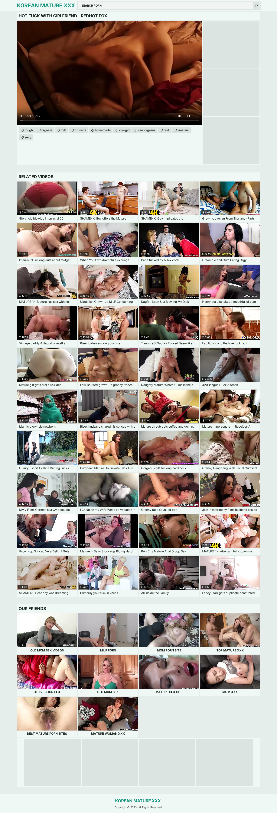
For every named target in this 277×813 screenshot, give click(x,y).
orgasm (46, 130)
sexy (28, 137)
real (166, 130)
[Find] (256, 5)
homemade (103, 130)
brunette (80, 130)
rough (29, 130)
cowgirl (124, 130)
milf (63, 130)
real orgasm (146, 130)
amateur (183, 130)
